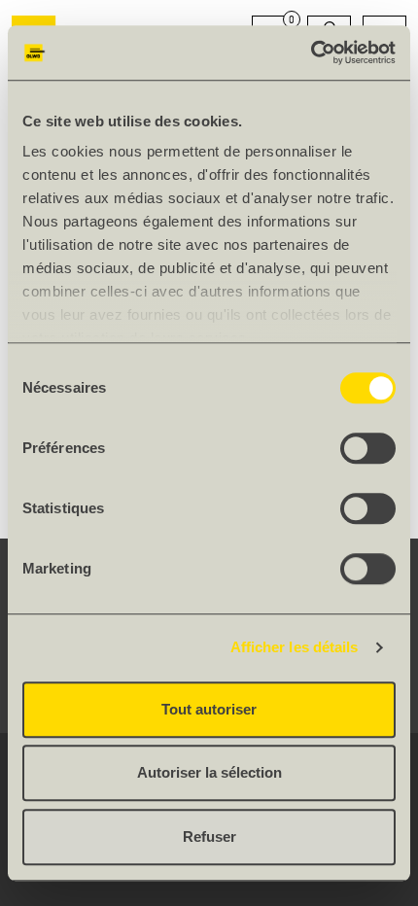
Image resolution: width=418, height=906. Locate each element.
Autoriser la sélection (209, 772)
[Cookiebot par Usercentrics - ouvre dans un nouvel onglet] (311, 52)
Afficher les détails (294, 647)
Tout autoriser (209, 709)
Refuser (209, 836)
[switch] (368, 448)
